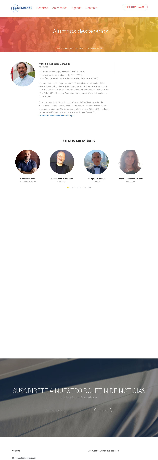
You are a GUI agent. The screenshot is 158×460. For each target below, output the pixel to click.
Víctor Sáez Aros (27, 179)
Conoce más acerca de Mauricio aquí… (57, 115)
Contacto (91, 8)
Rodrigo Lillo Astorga (96, 179)
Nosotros (42, 8)
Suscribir (102, 410)
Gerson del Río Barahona (62, 179)
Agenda (76, 8)
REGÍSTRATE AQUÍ (135, 7)
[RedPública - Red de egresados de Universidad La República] (21, 10)
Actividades (59, 8)
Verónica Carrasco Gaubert (131, 179)
